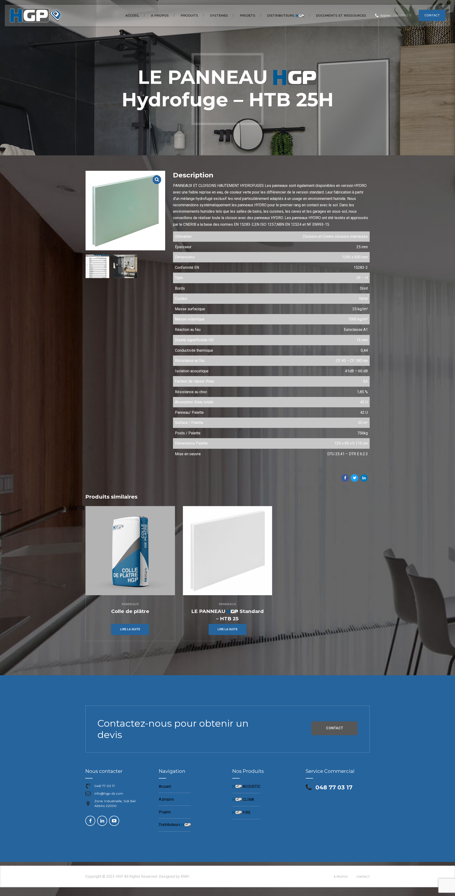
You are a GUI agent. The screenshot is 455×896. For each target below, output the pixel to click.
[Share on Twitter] (354, 478)
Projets (247, 15)
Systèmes (219, 15)
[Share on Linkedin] (364, 478)
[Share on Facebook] (345, 478)
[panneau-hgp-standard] (227, 550)
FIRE (241, 812)
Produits (189, 15)
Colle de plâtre (130, 611)
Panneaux (130, 604)
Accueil (132, 15)
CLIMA (243, 799)
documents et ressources (341, 15)
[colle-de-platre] (130, 550)
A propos (160, 15)
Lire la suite (130, 629)
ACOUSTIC (246, 786)
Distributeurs (285, 16)
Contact (363, 876)
